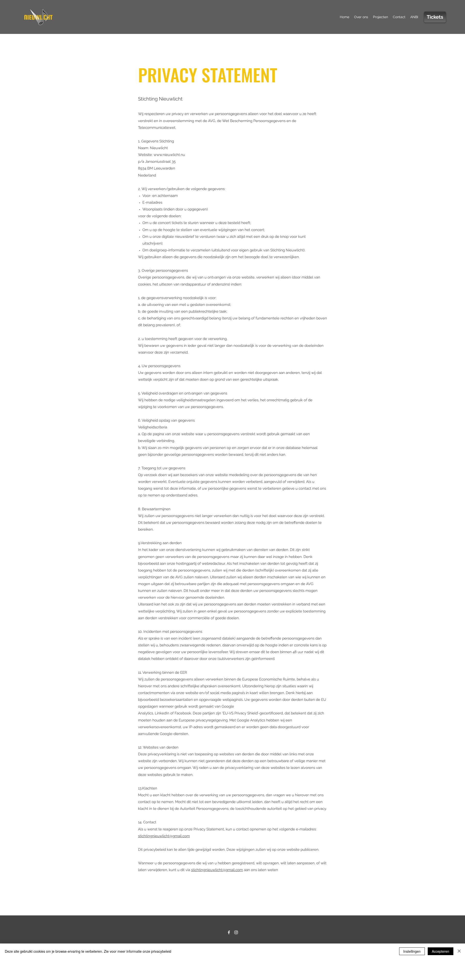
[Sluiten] (459, 951)
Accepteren (440, 951)
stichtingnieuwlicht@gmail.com (164, 836)
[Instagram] (236, 932)
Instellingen (412, 951)
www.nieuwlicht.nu (169, 155)
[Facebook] (228, 932)
